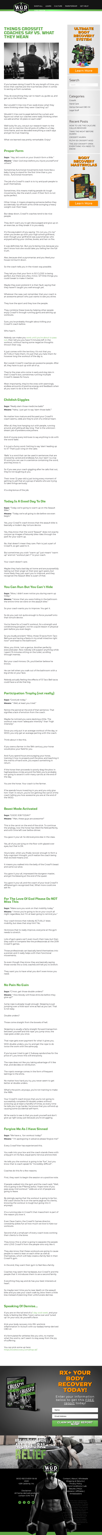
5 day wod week (40, 1312)
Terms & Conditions (73, 1486)
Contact (66, 1479)
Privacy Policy (76, 1484)
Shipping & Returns (75, 1481)
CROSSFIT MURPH (77, 137)
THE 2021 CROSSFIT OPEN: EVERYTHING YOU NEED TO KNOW (82, 146)
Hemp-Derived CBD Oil (79, 107)
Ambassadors (76, 1494)
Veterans (70, 1491)
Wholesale (83, 1479)
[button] (83, 70)
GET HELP (84, 6)
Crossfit (72, 100)
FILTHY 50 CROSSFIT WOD (81, 140)
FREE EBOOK (39, 10)
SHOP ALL (38, 6)
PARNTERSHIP (71, 6)
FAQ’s (79, 1489)
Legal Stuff (74, 110)
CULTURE (58, 6)
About (74, 1479)
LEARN (48, 6)
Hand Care (74, 104)
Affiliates (80, 1491)
